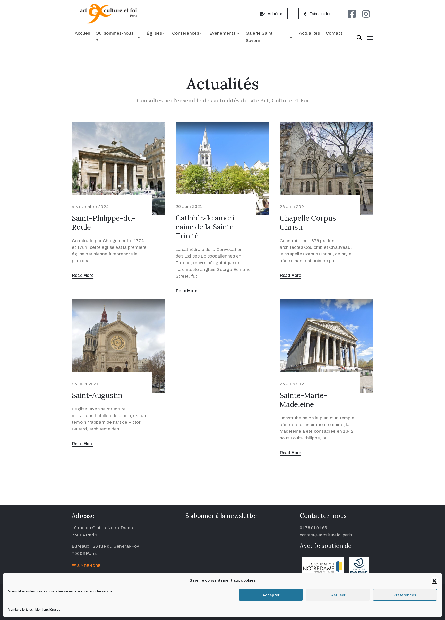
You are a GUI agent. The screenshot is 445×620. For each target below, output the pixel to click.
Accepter (270, 595)
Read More (82, 275)
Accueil (82, 33)
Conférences (185, 33)
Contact (334, 33)
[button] (434, 580)
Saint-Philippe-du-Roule (103, 223)
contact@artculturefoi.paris (326, 535)
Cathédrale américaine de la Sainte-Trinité (207, 227)
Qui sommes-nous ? (114, 37)
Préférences (404, 595)
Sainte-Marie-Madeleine (303, 400)
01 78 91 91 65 (313, 528)
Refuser (338, 595)
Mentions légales (20, 610)
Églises (154, 33)
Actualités (309, 33)
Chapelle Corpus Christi (308, 223)
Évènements (222, 33)
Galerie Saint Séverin (259, 37)
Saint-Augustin (97, 395)
